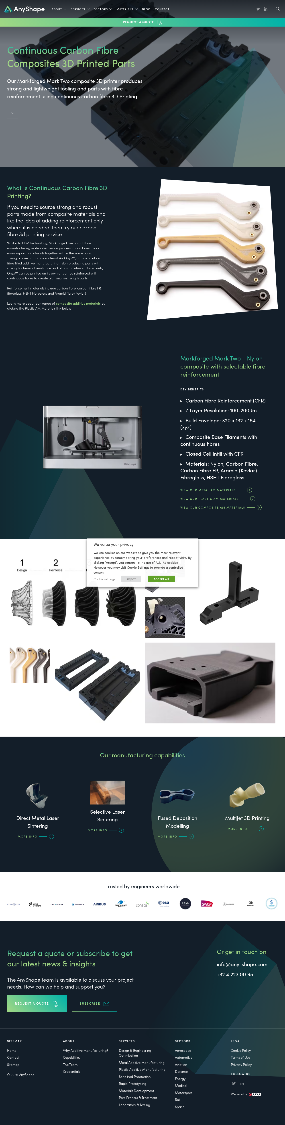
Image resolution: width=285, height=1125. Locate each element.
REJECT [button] (131, 579)
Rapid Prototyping (132, 1083)
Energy (180, 1078)
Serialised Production (135, 1076)
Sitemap (13, 1064)
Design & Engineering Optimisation (135, 1053)
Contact (162, 9)
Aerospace (183, 1050)
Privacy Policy (241, 1064)
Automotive (183, 1057)
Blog (146, 9)
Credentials (71, 1071)
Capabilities (71, 1057)
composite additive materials (78, 303)
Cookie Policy (241, 1050)
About (56, 9)
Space (179, 1106)
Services (78, 9)
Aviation (181, 1064)
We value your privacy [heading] (114, 544)
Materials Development (136, 1090)
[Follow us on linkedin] (266, 9)
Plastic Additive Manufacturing (142, 1069)
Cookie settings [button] (104, 578)
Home (11, 1050)
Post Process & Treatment (138, 1097)
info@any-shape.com (242, 964)
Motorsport (183, 1092)
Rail (177, 1099)
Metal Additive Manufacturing (142, 1062)
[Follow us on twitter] (258, 9)
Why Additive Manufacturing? (85, 1050)
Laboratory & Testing (134, 1104)
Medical (181, 1085)
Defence (181, 1071)
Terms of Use (240, 1057)
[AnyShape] (24, 8)
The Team (70, 1064)
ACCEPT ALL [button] (161, 579)
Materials (124, 9)
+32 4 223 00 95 (235, 974)
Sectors (101, 9)
